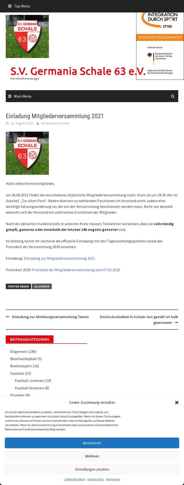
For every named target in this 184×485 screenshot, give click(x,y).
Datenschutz (95, 479)
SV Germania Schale (55, 123)
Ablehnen (92, 456)
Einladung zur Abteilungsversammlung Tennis (50, 316)
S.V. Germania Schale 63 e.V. (78, 70)
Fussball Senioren (29, 388)
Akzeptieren (92, 443)
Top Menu (22, 6)
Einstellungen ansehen (92, 469)
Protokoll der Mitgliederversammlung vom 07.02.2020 (76, 269)
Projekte (17, 395)
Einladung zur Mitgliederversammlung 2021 (59, 258)
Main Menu (22, 96)
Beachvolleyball (23, 358)
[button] (176, 402)
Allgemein (41, 286)
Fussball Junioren (29, 380)
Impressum (113, 479)
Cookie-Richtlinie (74, 479)
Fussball (17, 373)
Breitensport (21, 365)
